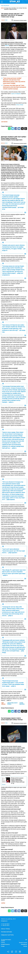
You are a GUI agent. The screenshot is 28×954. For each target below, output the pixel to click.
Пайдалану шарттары (7, 935)
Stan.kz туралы (5, 929)
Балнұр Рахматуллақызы (7, 708)
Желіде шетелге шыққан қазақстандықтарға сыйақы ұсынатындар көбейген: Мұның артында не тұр (17, 780)
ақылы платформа (16, 93)
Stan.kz (7, 45)
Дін (26, 939)
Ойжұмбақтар (24, 944)
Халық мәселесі (22, 703)
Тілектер (3, 942)
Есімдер (2, 946)
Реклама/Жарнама (6, 932)
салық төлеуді (19, 104)
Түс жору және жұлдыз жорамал (6, 940)
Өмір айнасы (3, 703)
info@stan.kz (4, 921)
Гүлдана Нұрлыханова (6, 126)
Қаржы (3, 903)
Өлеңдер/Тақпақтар (5, 944)
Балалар (25, 946)
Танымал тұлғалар (23, 942)
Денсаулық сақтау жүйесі (13, 703)
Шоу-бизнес (4, 121)
